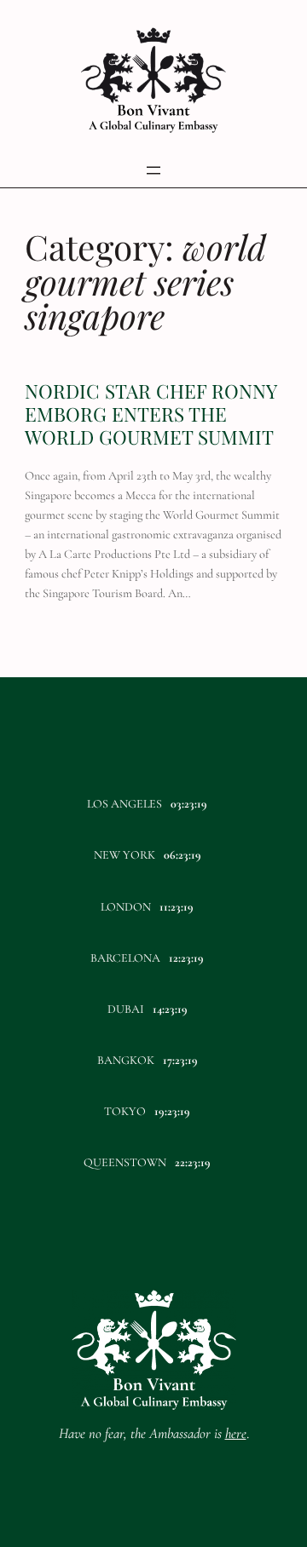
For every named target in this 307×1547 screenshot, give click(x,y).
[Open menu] (153, 170)
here (235, 1433)
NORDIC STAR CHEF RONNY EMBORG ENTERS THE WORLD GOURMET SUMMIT (150, 414)
